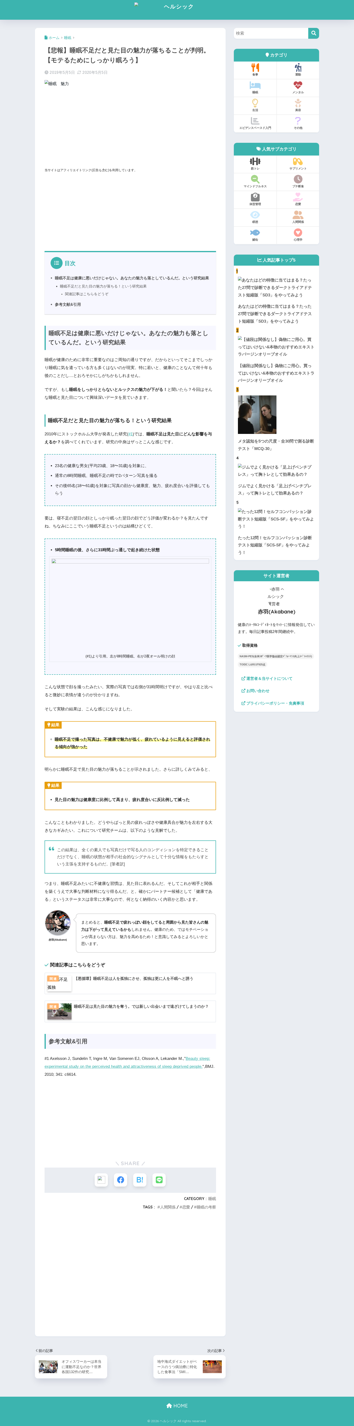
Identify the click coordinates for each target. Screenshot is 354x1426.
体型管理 (255, 204)
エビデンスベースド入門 (255, 128)
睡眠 (212, 1198)
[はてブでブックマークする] (139, 1180)
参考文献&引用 (68, 304)
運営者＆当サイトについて (269, 678)
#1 (130, 434)
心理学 (298, 239)
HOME (180, 1406)
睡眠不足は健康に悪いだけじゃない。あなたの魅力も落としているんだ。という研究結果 (132, 278)
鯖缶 (255, 239)
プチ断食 (298, 186)
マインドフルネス (255, 186)
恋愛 (186, 1207)
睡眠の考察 (206, 1207)
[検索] (313, 33)
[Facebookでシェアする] (120, 1180)
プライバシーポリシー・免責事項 (274, 703)
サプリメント (298, 168)
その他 (298, 128)
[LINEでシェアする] (159, 1180)
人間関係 (168, 1207)
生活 (255, 110)
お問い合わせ (257, 691)
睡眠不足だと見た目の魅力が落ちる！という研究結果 (103, 286)
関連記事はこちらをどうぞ (86, 294)
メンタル (298, 92)
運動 (298, 74)
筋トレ (255, 168)
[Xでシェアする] (101, 1180)
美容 (298, 110)
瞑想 (255, 222)
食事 (255, 74)
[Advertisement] (130, 128)
